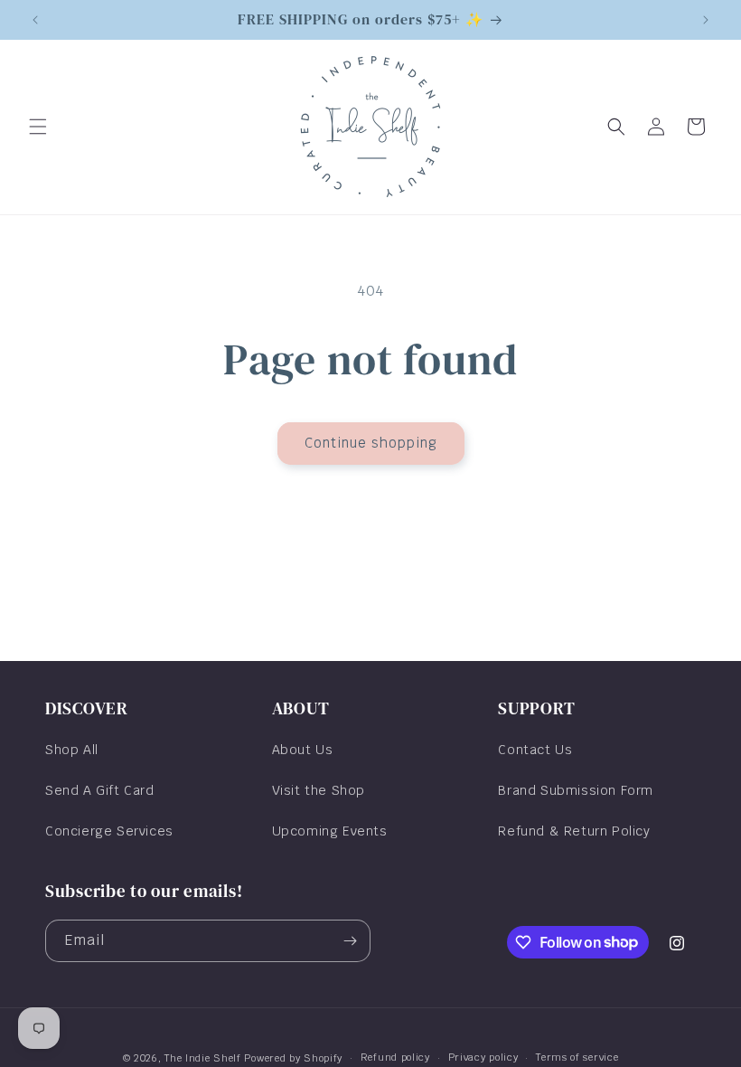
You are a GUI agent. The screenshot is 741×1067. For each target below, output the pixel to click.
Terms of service (577, 1057)
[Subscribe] (350, 941)
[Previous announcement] (35, 20)
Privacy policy (483, 1057)
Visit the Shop (318, 790)
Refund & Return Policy (574, 831)
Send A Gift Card (100, 790)
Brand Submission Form (575, 790)
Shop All (71, 749)
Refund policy (395, 1057)
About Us (302, 749)
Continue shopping (371, 442)
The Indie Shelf (202, 1058)
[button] (38, 126)
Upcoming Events (330, 831)
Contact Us (535, 749)
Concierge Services (109, 831)
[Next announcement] (706, 20)
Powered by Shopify (293, 1058)
